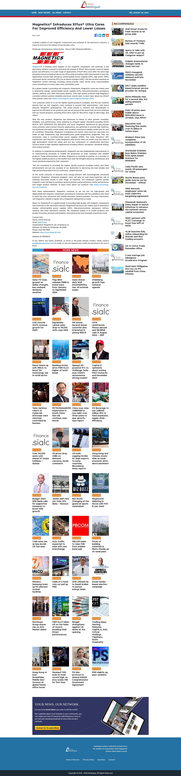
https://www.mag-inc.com (50, 232)
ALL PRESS (56, 13)
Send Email (42, 222)
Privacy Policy (88, 760)
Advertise (101, 760)
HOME (34, 13)
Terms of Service (72, 760)
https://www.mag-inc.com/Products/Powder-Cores (73, 98)
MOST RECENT (44, 13)
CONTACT (67, 13)
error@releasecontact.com (43, 243)
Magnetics (36, 67)
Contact (112, 760)
